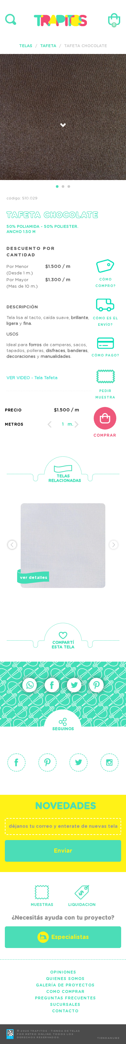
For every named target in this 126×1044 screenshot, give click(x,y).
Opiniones (63, 972)
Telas (25, 46)
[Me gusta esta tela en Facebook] (52, 685)
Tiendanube (108, 1038)
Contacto (65, 1011)
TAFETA (48, 46)
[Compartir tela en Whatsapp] (29, 685)
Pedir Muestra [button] (105, 394)
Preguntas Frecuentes (65, 998)
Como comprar (65, 992)
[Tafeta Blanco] (63, 556)
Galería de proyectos (65, 985)
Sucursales (65, 1005)
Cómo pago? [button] (105, 355)
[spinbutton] (63, 424)
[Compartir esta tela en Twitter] (74, 685)
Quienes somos (65, 979)
